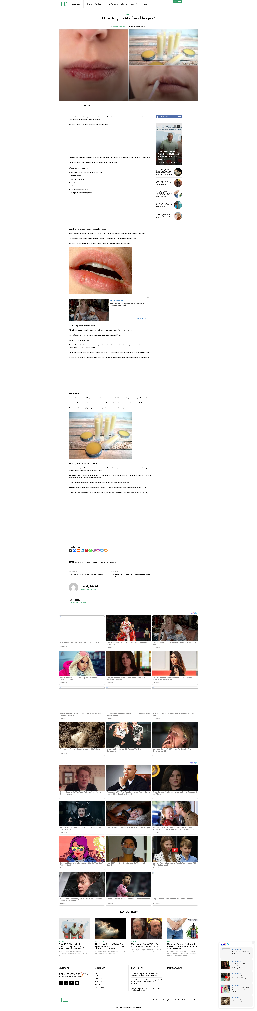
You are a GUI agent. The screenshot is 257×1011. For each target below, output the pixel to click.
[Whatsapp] (90, 550)
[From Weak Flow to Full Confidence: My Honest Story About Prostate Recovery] (169, 144)
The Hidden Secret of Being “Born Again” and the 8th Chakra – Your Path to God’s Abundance (164, 172)
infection (95, 562)
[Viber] (94, 550)
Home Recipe (99, 941)
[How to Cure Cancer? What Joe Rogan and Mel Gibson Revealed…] (178, 183)
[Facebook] (74, 550)
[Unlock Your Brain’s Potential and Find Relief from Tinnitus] (178, 205)
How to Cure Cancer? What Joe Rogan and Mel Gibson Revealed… (164, 182)
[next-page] (178, 126)
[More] (173, 105)
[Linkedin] (82, 550)
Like (179, 116)
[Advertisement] (110, 142)
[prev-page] (175, 126)
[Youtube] (77, 983)
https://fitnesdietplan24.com (88, 589)
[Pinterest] (86, 550)
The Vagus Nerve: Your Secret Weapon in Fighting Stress (130, 575)
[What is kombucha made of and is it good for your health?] (178, 216)
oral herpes (104, 562)
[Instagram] (98, 550)
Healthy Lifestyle (118, 27)
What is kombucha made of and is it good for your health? (164, 215)
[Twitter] (102, 550)
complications (79, 562)
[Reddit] (78, 550)
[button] (151, 4)
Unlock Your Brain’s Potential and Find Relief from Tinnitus (164, 204)
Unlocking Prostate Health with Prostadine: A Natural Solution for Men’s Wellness (164, 194)
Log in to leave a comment (78, 602)
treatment (113, 562)
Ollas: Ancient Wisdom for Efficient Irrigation (86, 574)
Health (128, 14)
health (88, 562)
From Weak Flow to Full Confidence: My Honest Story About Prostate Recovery (168, 155)
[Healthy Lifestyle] (73, 587)
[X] (70, 550)
